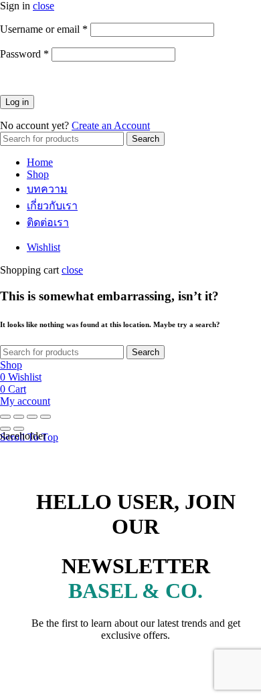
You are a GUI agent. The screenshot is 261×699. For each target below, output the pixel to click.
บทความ (47, 189)
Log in (17, 102)
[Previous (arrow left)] (5, 429)
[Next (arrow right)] (18, 429)
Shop (38, 174)
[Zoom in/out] (45, 417)
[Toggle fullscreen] (32, 417)
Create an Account (111, 125)
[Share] (18, 417)
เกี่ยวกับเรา (52, 205)
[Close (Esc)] (5, 417)
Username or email (44, 29)
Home (40, 162)
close (43, 5)
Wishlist (43, 247)
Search (145, 139)
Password (24, 54)
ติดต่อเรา (48, 222)
